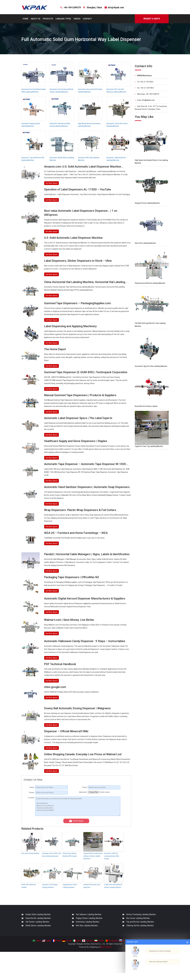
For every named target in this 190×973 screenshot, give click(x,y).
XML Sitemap (105, 947)
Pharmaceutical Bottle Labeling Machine (150, 283)
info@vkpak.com (116, 7)
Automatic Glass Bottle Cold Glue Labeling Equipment (51, 854)
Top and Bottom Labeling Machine (140, 922)
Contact (87, 19)
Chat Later (170, 966)
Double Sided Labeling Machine (38, 914)
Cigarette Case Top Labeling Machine (149, 446)
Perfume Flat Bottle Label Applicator (91, 886)
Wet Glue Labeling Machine (87, 925)
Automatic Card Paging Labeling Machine (50, 886)
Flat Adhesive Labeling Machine (88, 914)
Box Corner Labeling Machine (138, 918)
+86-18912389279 (72, 7)
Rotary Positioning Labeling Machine (141, 914)
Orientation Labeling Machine (87, 922)
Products (48, 19)
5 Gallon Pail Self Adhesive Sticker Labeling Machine (113, 886)
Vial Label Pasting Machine (30, 853)
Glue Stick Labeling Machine (145, 243)
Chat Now (156, 966)
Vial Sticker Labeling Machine (37, 922)
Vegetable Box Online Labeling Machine (70, 886)
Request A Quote (151, 18)
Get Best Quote (51, 183)
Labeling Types (63, 19)
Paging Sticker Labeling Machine (89, 918)
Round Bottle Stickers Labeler (146, 406)
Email (84, 787)
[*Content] (29, 815)
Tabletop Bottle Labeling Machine (140, 925)
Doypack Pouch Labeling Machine (147, 203)
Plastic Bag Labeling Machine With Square (70, 854)
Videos (77, 19)
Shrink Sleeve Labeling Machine (38, 925)
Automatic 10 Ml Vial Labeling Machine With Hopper (111, 856)
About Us (35, 19)
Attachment (83, 792)
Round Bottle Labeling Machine (38, 918)
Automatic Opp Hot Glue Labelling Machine (151, 366)
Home (25, 19)
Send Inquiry (78, 821)
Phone (31, 792)
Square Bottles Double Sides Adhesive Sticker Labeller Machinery (93, 856)
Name (31, 787)
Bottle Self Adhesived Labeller (28, 886)
